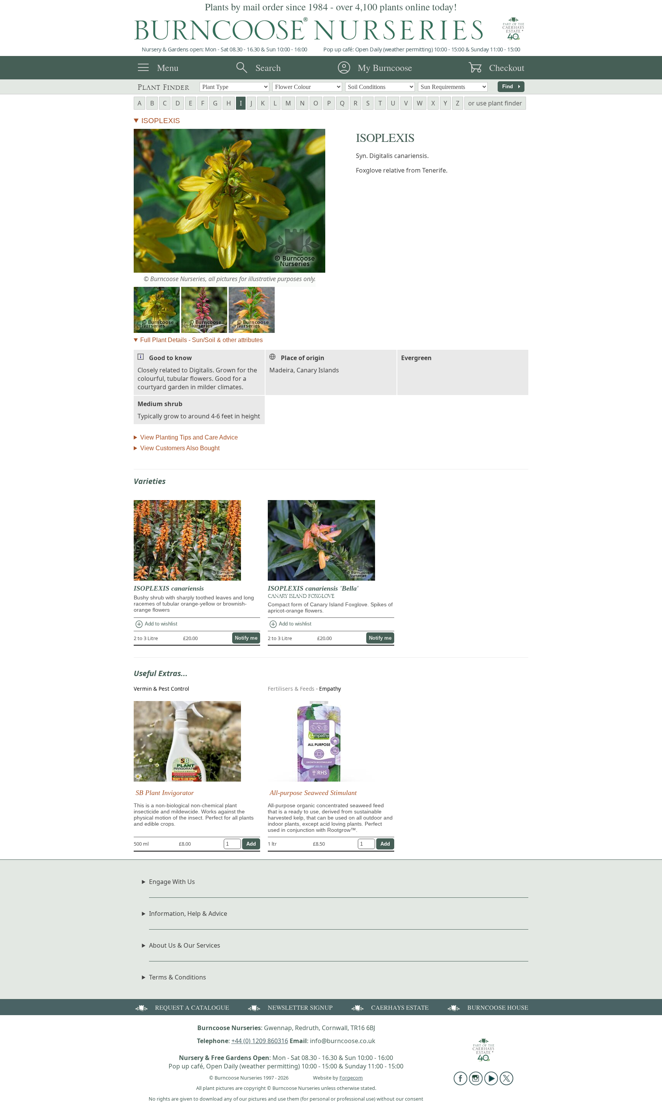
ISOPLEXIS (160, 121)
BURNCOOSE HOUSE (497, 1007)
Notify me (246, 638)
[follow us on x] (506, 1083)
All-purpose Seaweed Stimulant (313, 793)
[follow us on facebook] (460, 1083)
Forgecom (351, 1077)
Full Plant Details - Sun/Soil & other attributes (201, 340)
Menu (168, 67)
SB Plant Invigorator (165, 793)
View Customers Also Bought (180, 448)
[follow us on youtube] (491, 1083)
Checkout (506, 67)
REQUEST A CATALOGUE (192, 1007)
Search (268, 67)
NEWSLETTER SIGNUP (300, 1007)
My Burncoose (385, 67)
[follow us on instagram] (476, 1083)
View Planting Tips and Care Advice (189, 437)
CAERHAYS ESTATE (400, 1007)
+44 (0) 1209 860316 (259, 1041)
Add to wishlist (155, 624)
